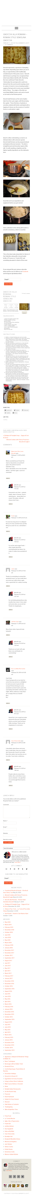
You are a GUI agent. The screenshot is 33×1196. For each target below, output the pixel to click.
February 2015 (9, 1037)
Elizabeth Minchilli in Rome (12, 1139)
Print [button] (24, 313)
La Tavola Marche (10, 1118)
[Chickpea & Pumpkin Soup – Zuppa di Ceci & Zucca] (18, 1185)
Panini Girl (8, 1123)
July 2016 (7, 994)
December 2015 (9, 1012)
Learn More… (18, 862)
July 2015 (7, 1024)
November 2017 (9, 953)
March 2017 (8, 973)
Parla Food (8, 1116)
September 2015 (9, 1019)
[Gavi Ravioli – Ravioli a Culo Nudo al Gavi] (26, 1185)
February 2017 (9, 976)
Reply (8, 478)
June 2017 (8, 965)
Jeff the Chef (15, 621)
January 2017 (9, 978)
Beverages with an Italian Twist (14, 1064)
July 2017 (7, 963)
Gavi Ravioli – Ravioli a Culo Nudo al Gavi (16, 913)
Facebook (25, 271)
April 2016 (8, 1001)
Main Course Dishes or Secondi (14, 1084)
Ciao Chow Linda (16, 741)
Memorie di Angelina (11, 1141)
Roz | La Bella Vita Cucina (18, 668)
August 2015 (8, 1022)
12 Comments (9, 44)
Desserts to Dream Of (11, 1076)
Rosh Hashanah (9, 1096)
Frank (12, 516)
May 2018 (7, 940)
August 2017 (8, 960)
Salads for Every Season (12, 1099)
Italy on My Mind (9, 1131)
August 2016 (8, 991)
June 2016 (8, 996)
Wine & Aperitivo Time (11, 1109)
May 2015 (7, 1029)
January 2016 (9, 1009)
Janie (12, 569)
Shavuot (7, 1102)
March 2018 (8, 942)
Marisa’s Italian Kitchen (11, 1154)
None (6, 1086)
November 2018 (9, 930)
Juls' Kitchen (8, 1144)
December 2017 (9, 950)
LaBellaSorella (16, 12)
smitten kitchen (9, 1126)
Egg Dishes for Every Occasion (13, 1078)
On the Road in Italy (10, 1091)
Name (5, 821)
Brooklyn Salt (9, 1136)
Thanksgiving (9, 1107)
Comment (6, 804)
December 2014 (9, 1042)
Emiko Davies (9, 1149)
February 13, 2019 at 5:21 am (19, 517)
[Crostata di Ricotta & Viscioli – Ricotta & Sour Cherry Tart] (5, 1185)
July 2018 (7, 935)
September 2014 (10, 1050)
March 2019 (8, 924)
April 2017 (8, 971)
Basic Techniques (10, 1061)
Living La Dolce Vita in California (14, 1081)
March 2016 (8, 1004)
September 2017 (9, 958)
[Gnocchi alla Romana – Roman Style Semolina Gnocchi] (13, 1185)
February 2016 (9, 1006)
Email (5, 827)
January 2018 (9, 948)
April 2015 (8, 1032)
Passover (7, 1094)
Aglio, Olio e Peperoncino (12, 1121)
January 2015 (9, 1040)
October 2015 (9, 1017)
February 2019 (9, 927)
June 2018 (8, 937)
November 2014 (9, 1045)
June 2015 (8, 1027)
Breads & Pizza (9, 1066)
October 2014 (9, 1047)
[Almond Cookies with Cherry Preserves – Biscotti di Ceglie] (9, 1185)
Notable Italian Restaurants (13, 1089)
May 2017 (7, 968)
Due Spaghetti (9, 1129)
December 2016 (9, 981)
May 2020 (8, 922)
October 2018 (9, 932)
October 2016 (9, 986)
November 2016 (9, 983)
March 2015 (8, 1035)
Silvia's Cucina (9, 1146)
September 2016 (9, 988)
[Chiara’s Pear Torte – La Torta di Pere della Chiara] (22, 1185)
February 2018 (9, 945)
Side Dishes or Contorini (12, 1104)
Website (5, 833)
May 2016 (7, 999)
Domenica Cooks (10, 1152)
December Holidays (10, 1073)
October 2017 (9, 955)
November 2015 (9, 1014)
